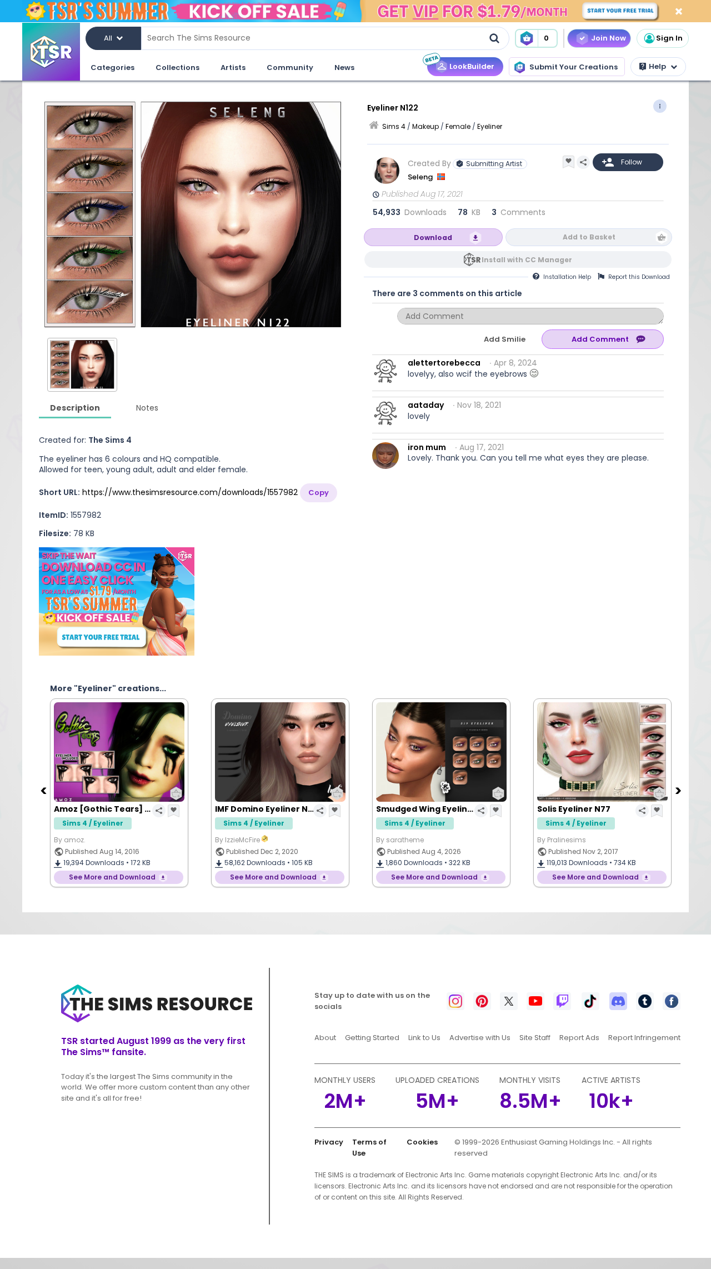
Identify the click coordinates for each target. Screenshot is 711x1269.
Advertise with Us (479, 1037)
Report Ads (579, 1037)
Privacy (328, 1142)
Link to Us (424, 1037)
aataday (426, 405)
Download (433, 237)
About (325, 1037)
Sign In (669, 38)
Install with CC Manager (527, 259)
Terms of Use (369, 1147)
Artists (233, 67)
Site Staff (534, 1037)
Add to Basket (589, 237)
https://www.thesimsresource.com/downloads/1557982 (190, 492)
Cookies (422, 1142)
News (344, 67)
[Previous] (44, 790)
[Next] (679, 790)
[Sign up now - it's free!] (116, 601)
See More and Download (112, 877)
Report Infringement (644, 1037)
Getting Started (372, 1037)
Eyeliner (489, 126)
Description (75, 407)
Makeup (425, 126)
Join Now (608, 38)
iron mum (427, 447)
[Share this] (583, 162)
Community (290, 67)
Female (457, 126)
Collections (177, 67)
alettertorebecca (444, 362)
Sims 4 (393, 126)
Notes (147, 407)
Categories (112, 67)
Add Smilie (504, 339)
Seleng (421, 177)
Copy (318, 492)
